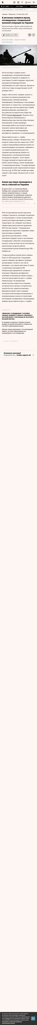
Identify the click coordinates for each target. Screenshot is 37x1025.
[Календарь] (14, 2)
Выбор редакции (7, 9)
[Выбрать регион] (22, 2)
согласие (7, 1018)
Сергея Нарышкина (14, 115)
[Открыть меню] (34, 2)
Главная (5, 14)
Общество (12, 14)
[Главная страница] (2, 2)
